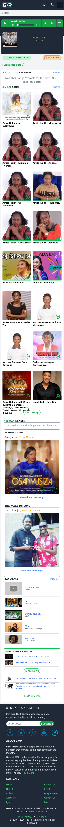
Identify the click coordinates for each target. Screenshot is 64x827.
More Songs (32, 412)
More (47, 802)
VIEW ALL (57, 72)
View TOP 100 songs (32, 570)
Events (47, 788)
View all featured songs (32, 497)
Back (6, 12)
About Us (11, 797)
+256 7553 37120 (38, 811)
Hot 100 (10, 788)
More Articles (32, 695)
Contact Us (49, 784)
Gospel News (51, 793)
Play (11, 490)
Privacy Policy (25, 816)
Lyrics (9, 802)
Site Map (41, 816)
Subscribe (47, 723)
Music (9, 784)
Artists (9, 793)
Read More (28, 772)
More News (32, 671)
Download (49, 490)
